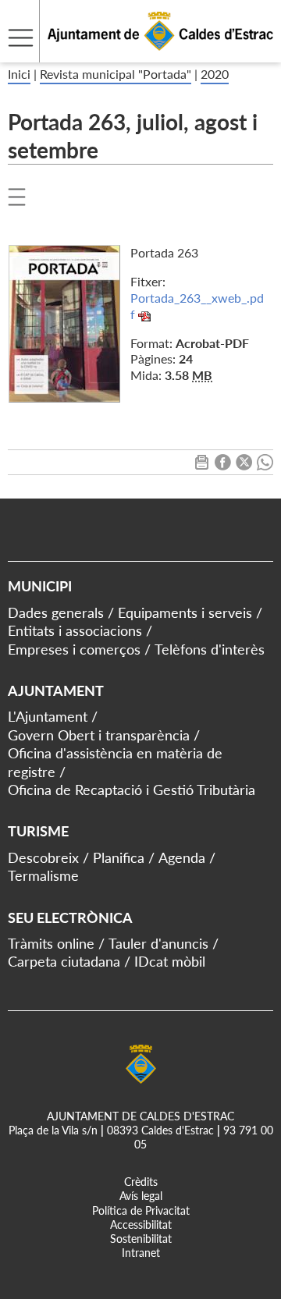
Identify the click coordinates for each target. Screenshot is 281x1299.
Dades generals (56, 612)
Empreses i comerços (74, 649)
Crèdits (141, 1181)
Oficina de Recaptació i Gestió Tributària (131, 789)
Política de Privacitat (141, 1210)
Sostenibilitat (141, 1238)
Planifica (118, 857)
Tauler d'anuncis (158, 943)
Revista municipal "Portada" (115, 73)
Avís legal (140, 1195)
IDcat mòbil (169, 961)
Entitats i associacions (75, 630)
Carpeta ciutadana (64, 961)
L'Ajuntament (47, 716)
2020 (215, 73)
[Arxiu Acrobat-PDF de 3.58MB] (64, 321)
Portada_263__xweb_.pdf (197, 305)
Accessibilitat (141, 1224)
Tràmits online (51, 943)
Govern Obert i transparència (99, 735)
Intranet (141, 1252)
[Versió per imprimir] (202, 465)
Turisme (38, 830)
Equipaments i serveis (185, 612)
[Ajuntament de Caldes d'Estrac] (136, 52)
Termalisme (43, 875)
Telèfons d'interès (210, 649)
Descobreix (43, 857)
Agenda (181, 857)
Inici (19, 73)
